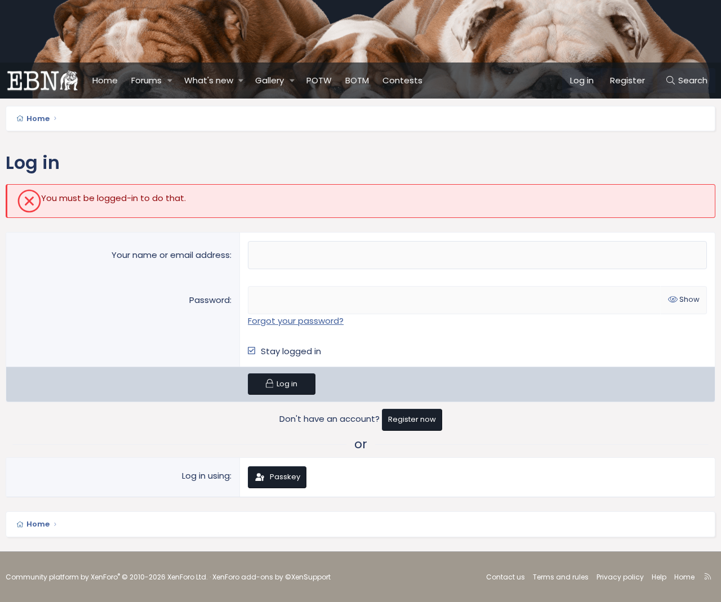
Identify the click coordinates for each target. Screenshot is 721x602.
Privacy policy (620, 577)
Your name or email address (171, 255)
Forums (146, 80)
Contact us (505, 577)
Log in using (206, 475)
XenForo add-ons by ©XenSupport (271, 577)
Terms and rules (561, 577)
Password (209, 300)
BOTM (357, 80)
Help (659, 577)
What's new (208, 80)
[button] (170, 80)
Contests (402, 80)
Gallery (269, 80)
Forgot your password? (296, 321)
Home (105, 80)
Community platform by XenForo (107, 577)
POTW (319, 80)
